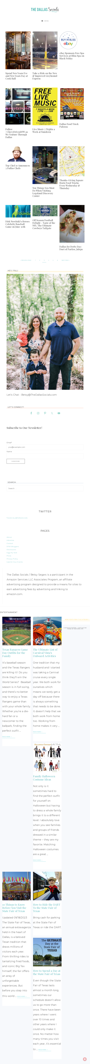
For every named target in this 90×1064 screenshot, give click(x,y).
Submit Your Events (15, 562)
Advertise (10, 540)
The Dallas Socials (45, 9)
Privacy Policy (12, 559)
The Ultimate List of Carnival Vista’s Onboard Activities (45, 653)
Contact (10, 543)
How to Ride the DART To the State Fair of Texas (46, 908)
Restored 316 (78, 629)
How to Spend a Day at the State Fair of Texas (46, 972)
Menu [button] (46, 21)
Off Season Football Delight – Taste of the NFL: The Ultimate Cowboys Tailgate (43, 224)
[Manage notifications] (85, 1059)
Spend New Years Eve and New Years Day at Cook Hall (16, 76)
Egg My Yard (12, 553)
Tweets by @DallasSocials (17, 518)
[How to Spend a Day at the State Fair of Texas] (47, 952)
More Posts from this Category (77, 619)
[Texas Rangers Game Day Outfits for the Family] (16, 631)
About (9, 537)
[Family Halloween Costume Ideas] (47, 757)
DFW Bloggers (13, 546)
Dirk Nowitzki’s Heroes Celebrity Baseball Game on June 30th (17, 224)
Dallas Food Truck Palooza (69, 125)
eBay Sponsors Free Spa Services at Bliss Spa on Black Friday (71, 56)
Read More (6, 736)
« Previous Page (25, 260)
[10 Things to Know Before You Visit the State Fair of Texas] (16, 886)
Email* (9, 443)
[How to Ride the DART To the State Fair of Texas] (47, 886)
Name (9, 451)
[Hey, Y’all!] (45, 332)
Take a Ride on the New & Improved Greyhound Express (44, 76)
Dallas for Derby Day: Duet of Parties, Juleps (71, 248)
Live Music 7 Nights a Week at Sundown (43, 130)
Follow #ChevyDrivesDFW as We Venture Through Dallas (16, 133)
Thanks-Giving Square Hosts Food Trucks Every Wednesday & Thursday (71, 184)
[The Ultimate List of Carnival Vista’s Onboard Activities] (47, 631)
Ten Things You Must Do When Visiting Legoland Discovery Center (43, 191)
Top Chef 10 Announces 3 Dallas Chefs (17, 167)
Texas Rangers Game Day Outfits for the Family (15, 653)
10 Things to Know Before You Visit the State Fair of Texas (14, 908)
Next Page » (66, 260)
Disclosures (11, 550)
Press (9, 556)
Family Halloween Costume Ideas (44, 777)
